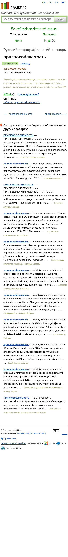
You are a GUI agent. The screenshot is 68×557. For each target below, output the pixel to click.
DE (50, 2)
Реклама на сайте (38, 433)
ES (56, 2)
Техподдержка (22, 433)
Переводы (49, 34)
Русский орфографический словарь (34, 28)
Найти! (60, 19)
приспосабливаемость (27, 102)
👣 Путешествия (8, 438)
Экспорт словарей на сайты (13, 443)
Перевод (25, 63)
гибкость (8, 102)
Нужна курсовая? (28, 94)
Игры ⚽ (49, 40)
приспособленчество (20, 113)
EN (43, 2)
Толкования (18, 34)
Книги (18, 40)
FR (63, 2)
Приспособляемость (16, 397)
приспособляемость (16, 163)
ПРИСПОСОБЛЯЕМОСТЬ (18, 135)
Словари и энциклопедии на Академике (30, 13)
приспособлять (53, 113)
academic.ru (13, 5)
